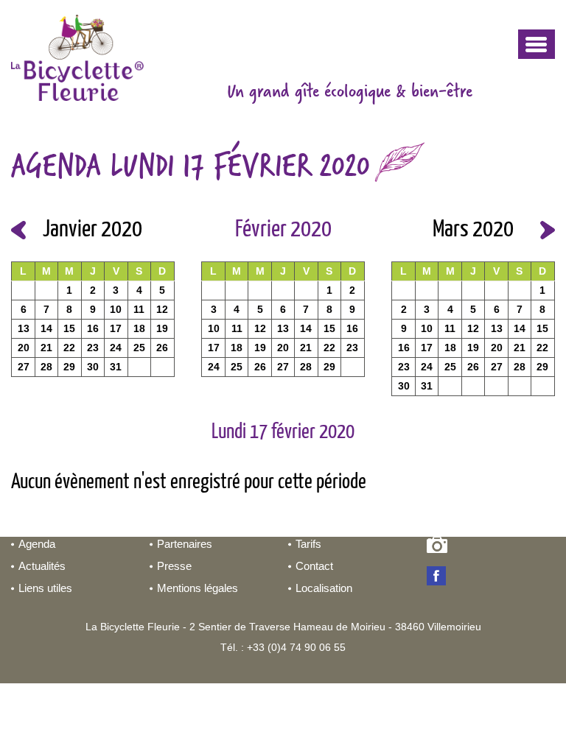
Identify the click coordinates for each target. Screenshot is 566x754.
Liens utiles (45, 588)
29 (69, 367)
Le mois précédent (18, 230)
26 (162, 347)
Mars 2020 (473, 230)
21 (46, 347)
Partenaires (184, 544)
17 (116, 328)
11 (138, 309)
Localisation (324, 588)
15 (69, 328)
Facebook (440, 577)
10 (116, 309)
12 (162, 309)
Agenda (36, 544)
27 (23, 367)
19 (162, 328)
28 (46, 367)
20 (23, 347)
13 (23, 328)
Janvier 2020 (92, 230)
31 (116, 367)
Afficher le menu (536, 44)
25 (139, 347)
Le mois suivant (547, 230)
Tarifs (308, 544)
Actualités (42, 566)
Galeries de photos (440, 548)
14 (46, 328)
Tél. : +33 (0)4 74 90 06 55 (283, 647)
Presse (174, 566)
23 (93, 347)
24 (116, 347)
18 (139, 328)
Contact (314, 566)
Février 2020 (283, 230)
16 (93, 328)
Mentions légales (197, 588)
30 (93, 367)
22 (69, 347)
